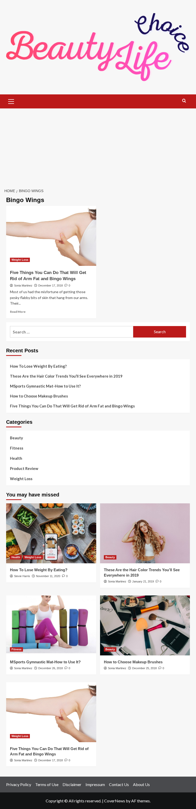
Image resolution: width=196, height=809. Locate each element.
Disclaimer (72, 784)
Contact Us (119, 784)
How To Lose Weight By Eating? (38, 366)
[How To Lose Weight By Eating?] (51, 533)
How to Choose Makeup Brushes (39, 396)
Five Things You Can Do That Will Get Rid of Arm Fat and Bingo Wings (72, 406)
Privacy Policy (18, 784)
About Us (141, 784)
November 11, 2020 (48, 576)
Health (16, 458)
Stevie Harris (22, 576)
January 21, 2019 (143, 581)
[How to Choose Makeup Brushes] (145, 625)
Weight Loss (19, 259)
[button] (11, 100)
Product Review (24, 468)
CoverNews (114, 800)
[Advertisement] (98, 146)
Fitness (16, 448)
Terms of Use (46, 784)
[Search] (184, 100)
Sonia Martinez (23, 285)
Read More (18, 312)
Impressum (95, 784)
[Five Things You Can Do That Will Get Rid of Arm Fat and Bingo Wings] (51, 236)
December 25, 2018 (144, 668)
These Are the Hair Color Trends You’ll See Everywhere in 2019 (66, 376)
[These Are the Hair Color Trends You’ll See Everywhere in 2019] (145, 533)
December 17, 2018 (50, 285)
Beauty (16, 437)
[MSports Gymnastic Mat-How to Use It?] (51, 625)
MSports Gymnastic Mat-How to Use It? (45, 386)
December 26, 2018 (50, 668)
